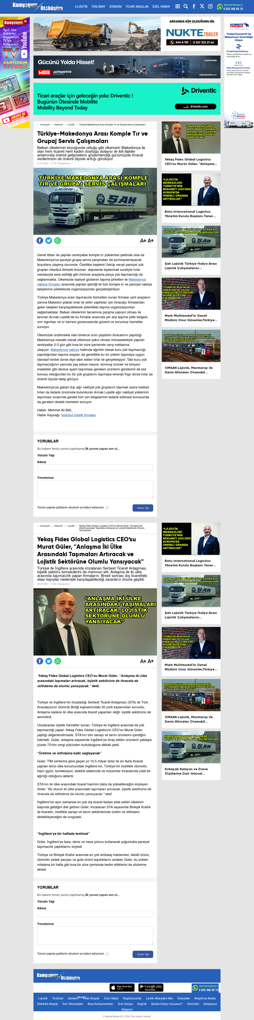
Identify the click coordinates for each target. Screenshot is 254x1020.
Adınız (41, 462)
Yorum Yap (143, 508)
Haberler (58, 125)
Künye (43, 988)
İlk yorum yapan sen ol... (102, 448)
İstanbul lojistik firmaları (78, 415)
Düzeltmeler (98, 988)
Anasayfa (45, 125)
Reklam (69, 988)
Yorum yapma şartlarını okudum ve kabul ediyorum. (71, 507)
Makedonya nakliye (65, 350)
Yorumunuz (45, 477)
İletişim (55, 988)
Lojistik (71, 125)
